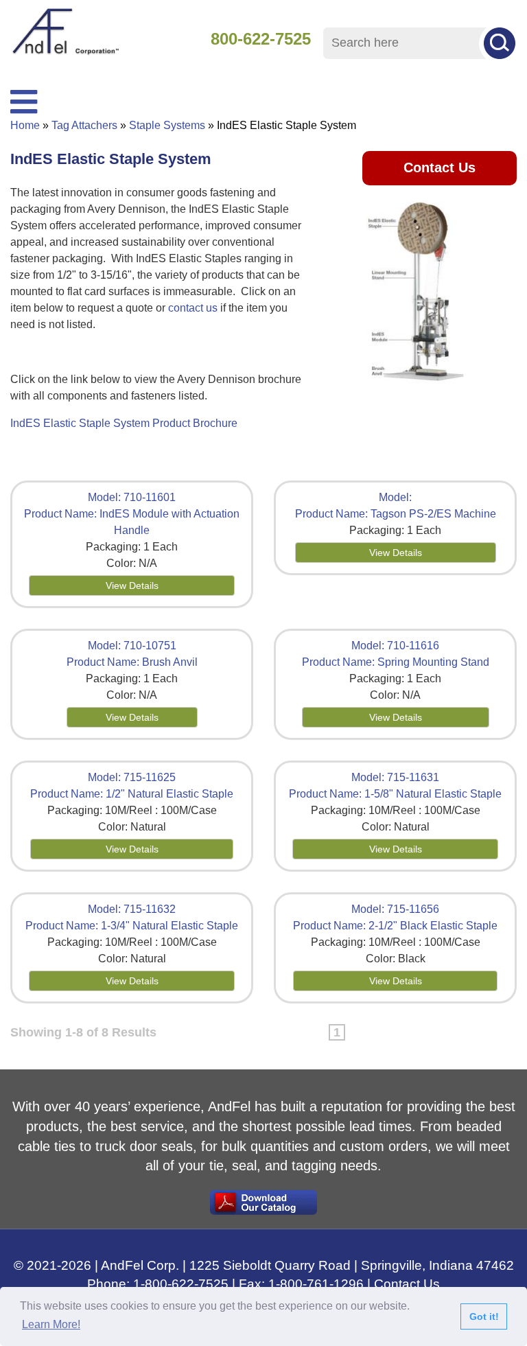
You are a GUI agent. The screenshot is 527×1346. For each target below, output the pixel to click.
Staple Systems (167, 125)
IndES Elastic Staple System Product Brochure (123, 423)
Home (25, 125)
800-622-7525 (261, 39)
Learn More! (51, 1324)
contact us (193, 308)
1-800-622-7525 (181, 1284)
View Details (132, 585)
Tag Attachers (84, 125)
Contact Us (439, 167)
